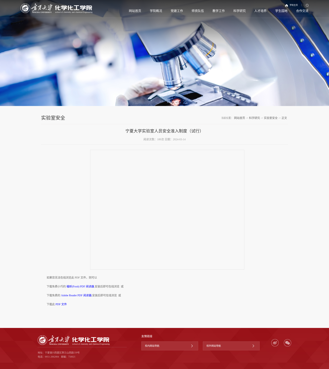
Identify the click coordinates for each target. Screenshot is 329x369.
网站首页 (135, 11)
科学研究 (239, 11)
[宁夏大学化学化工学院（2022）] (57, 8)
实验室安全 (271, 117)
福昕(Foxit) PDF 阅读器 (80, 286)
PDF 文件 (61, 304)
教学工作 (218, 11)
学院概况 (156, 11)
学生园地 (281, 11)
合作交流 (302, 11)
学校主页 (294, 5)
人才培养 (260, 11)
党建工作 (177, 11)
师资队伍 (198, 11)
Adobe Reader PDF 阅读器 (76, 295)
